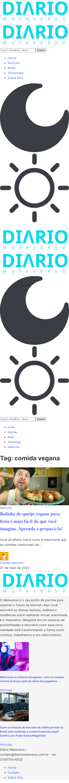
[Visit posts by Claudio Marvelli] (4, 556)
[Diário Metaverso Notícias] (34, 23)
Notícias (6, 508)
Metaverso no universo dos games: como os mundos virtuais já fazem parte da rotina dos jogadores (32, 679)
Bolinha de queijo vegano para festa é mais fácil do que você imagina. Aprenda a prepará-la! (31, 521)
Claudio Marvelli (11, 563)
